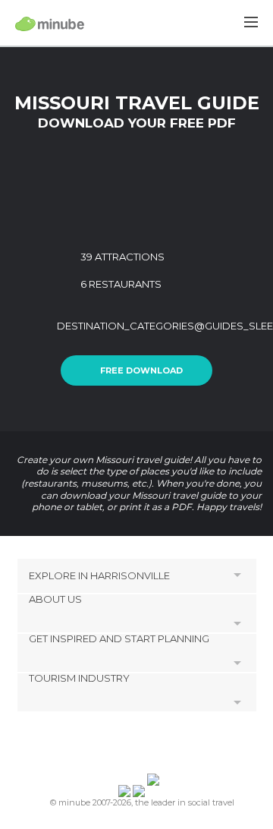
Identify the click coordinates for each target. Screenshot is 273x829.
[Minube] (49, 23)
